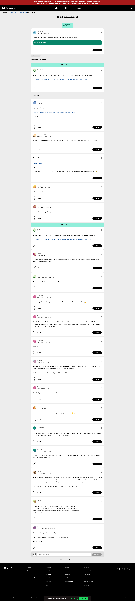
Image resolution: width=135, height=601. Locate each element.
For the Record (31, 578)
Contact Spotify (69, 581)
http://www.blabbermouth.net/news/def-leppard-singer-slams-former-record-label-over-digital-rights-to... (62, 79)
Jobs (28, 574)
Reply (97, 50)
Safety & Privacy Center (14, 598)
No (74, 598)
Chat (67, 8)
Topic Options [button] (35, 56)
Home (11, 12)
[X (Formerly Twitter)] (124, 569)
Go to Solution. (43, 42)
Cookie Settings (35, 598)
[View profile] (34, 32)
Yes (82, 598)
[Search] (121, 8)
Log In (126, 8)
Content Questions (22, 12)
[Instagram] (119, 569)
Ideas (78, 8)
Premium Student (88, 581)
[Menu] (131, 8)
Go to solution (68, 26)
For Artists (48, 571)
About (28, 571)
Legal (5, 598)
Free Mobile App (69, 578)
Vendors (48, 585)
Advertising (49, 578)
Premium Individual (89, 571)
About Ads (44, 598)
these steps (77, 3)
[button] (101, 32)
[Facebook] (129, 569)
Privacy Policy (25, 598)
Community (11, 8)
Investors (48, 581)
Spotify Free (87, 585)
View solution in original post (41, 82)
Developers (49, 574)
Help (56, 8)
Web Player (68, 574)
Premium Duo (87, 574)
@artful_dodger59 (38, 163)
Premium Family (88, 578)
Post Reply (97, 554)
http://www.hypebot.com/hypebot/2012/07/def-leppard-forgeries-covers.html (54, 112)
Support (67, 571)
